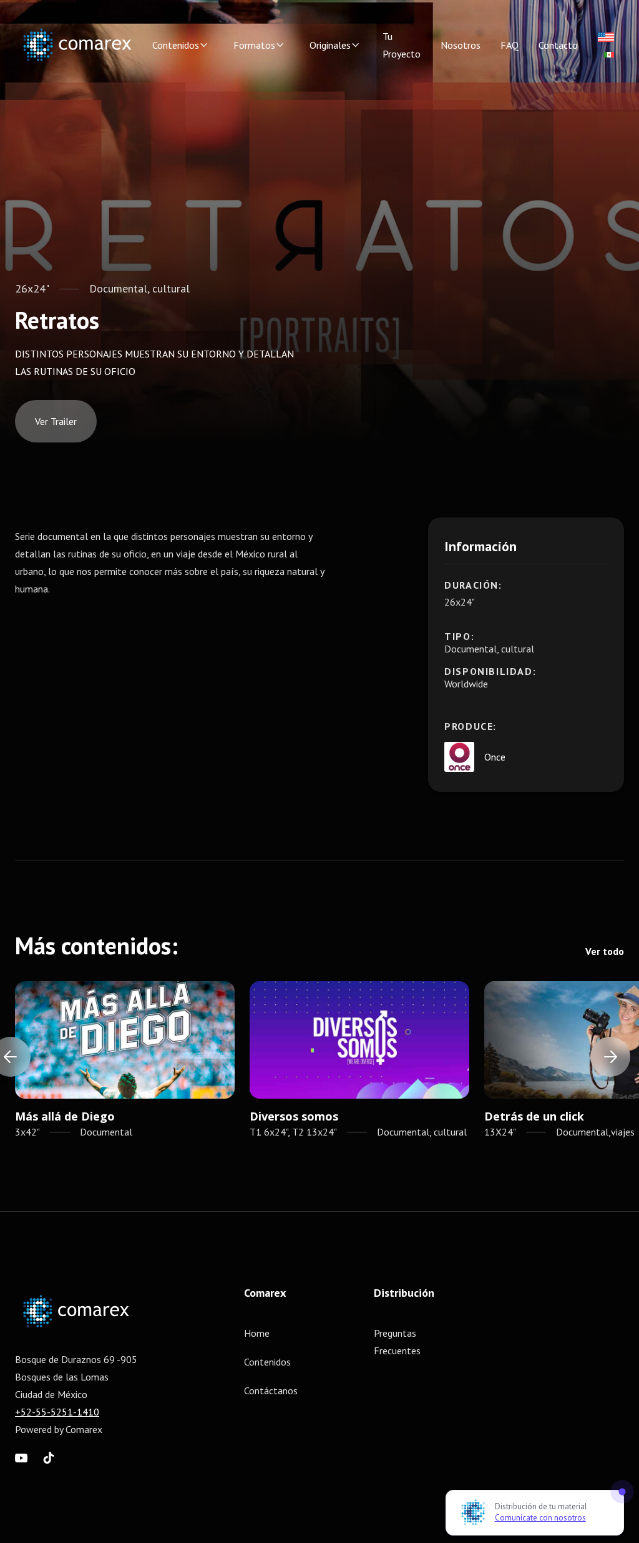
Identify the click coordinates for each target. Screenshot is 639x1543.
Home (257, 1333)
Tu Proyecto (402, 45)
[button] (180, 45)
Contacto (558, 45)
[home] (77, 44)
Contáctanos (271, 1390)
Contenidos (267, 1362)
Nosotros (460, 45)
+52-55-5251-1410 (57, 1412)
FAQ (509, 45)
